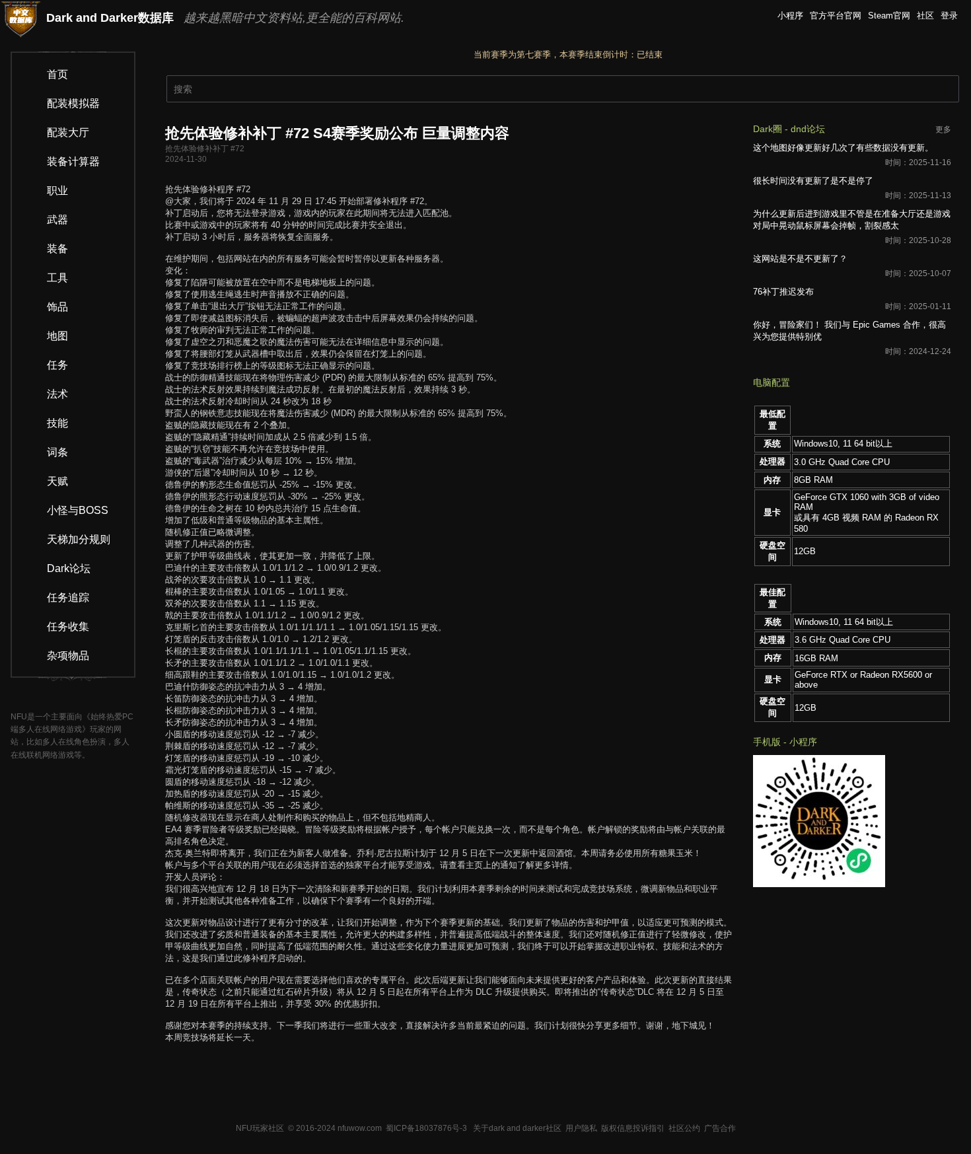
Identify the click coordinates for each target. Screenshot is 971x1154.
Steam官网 (889, 15)
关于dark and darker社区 (517, 1128)
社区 (925, 15)
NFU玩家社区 (260, 1128)
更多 (943, 129)
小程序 (790, 15)
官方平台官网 (835, 15)
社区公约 (684, 1128)
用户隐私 (581, 1128)
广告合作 (720, 1128)
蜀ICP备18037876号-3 (426, 1128)
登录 (949, 15)
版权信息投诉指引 (633, 1128)
